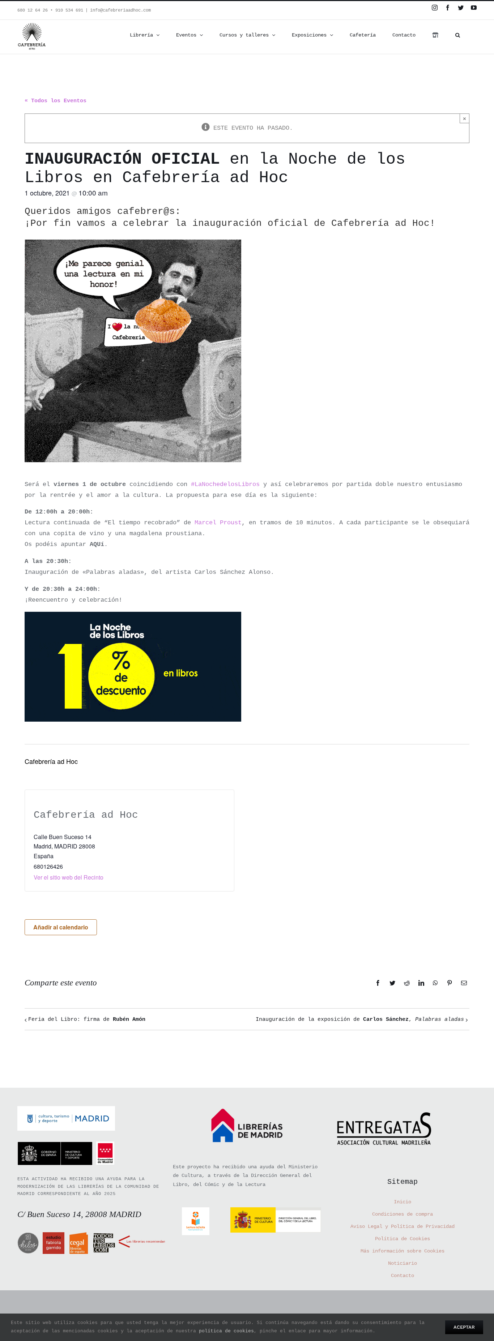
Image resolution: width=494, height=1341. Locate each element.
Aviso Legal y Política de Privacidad (402, 1226)
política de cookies (226, 1331)
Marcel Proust (218, 522)
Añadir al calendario (60, 927)
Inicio (402, 1202)
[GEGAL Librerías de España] (79, 1237)
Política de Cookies (402, 1239)
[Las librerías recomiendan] (142, 1237)
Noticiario (402, 1263)
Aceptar (464, 1327)
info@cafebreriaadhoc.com (120, 10)
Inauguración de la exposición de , (360, 1020)
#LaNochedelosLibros (225, 484)
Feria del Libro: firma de (86, 1020)
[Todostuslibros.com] (104, 1237)
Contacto (402, 1275)
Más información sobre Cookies (402, 1251)
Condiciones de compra (402, 1214)
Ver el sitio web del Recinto (68, 877)
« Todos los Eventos (55, 101)
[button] (457, 35)
